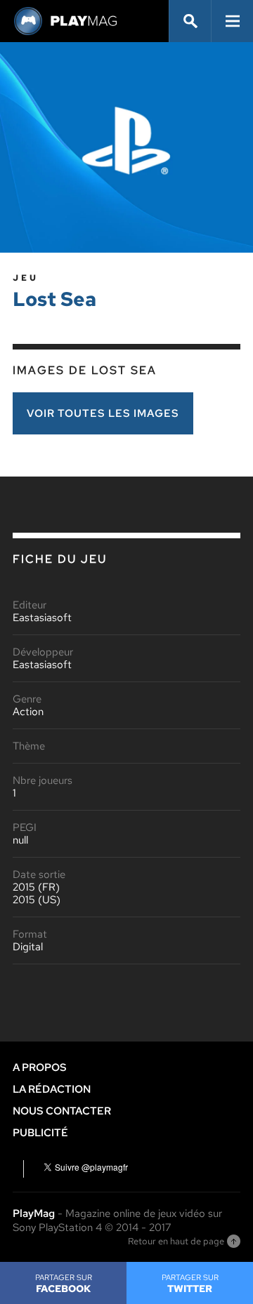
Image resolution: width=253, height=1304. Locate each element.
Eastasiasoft (42, 617)
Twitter (190, 1283)
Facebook (63, 1283)
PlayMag (34, 1213)
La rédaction (52, 1089)
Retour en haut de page (176, 1241)
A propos (40, 1067)
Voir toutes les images (103, 413)
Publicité (40, 1133)
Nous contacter (62, 1111)
